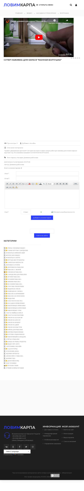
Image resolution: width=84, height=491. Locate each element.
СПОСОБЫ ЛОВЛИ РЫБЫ (15, 286)
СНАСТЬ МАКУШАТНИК (15, 315)
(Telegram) (20, 440)
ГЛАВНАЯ (19, 13)
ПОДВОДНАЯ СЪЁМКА (15, 291)
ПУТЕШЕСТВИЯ (12, 365)
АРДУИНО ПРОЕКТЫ (12, 353)
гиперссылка (46, 473)
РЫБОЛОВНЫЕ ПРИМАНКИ (16, 305)
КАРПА (19, 5)
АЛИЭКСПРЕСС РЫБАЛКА (14, 356)
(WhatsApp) (29, 440)
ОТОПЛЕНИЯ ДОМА (12, 351)
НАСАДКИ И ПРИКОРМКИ (45, 13)
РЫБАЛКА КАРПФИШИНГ (15, 293)
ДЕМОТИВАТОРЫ (13, 361)
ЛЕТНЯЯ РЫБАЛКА (13, 277)
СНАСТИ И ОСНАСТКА (14, 301)
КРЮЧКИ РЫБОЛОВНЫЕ (15, 332)
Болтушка (63, 13)
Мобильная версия (51, 440)
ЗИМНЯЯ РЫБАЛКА (13, 281)
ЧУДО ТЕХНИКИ (11, 363)
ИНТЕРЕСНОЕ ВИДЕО (13, 255)
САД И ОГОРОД (12, 349)
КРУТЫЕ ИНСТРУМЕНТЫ (15, 260)
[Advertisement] (42, 80)
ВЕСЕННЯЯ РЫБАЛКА (14, 284)
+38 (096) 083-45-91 (19, 436)
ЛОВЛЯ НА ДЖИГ (13, 325)
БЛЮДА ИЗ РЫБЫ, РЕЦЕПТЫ (16, 341)
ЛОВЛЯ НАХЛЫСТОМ (14, 327)
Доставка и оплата (51, 429)
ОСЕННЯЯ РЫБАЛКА (14, 279)
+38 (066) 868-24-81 (19, 438)
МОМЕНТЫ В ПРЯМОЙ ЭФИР (15, 253)
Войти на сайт (68, 429)
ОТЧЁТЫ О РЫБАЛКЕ (12, 339)
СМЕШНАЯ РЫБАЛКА (14, 272)
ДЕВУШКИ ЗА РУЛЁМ (13, 265)
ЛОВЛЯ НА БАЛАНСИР (14, 317)
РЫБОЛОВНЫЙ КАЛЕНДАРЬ (16, 337)
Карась (13, 157)
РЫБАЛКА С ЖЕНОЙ (14, 269)
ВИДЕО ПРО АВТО (13, 344)
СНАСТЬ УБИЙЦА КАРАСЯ (14, 313)
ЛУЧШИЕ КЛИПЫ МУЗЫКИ (15, 368)
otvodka (32, 143)
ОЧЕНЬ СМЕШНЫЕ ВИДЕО (16, 248)
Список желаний (69, 441)
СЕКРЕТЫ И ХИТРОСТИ (15, 262)
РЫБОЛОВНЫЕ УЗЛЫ (14, 310)
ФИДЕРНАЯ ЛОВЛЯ (13, 289)
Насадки (20, 157)
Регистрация (68, 433)
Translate (20, 454)
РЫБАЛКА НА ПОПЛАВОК (16, 296)
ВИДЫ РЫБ (11, 298)
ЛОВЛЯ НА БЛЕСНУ (14, 320)
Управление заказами (52, 443)
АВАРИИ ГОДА (10, 358)
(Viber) (14, 440)
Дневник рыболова (31, 157)
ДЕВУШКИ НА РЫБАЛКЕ (15, 267)
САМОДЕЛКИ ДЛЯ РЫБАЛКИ (17, 274)
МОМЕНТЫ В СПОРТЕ (13, 257)
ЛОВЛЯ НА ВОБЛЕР (13, 322)
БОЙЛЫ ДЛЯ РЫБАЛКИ (15, 329)
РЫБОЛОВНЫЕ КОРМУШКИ (16, 308)
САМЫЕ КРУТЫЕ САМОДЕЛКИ (17, 250)
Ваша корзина (68, 437)
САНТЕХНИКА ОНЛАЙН (13, 346)
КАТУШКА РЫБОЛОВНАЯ (15, 334)
